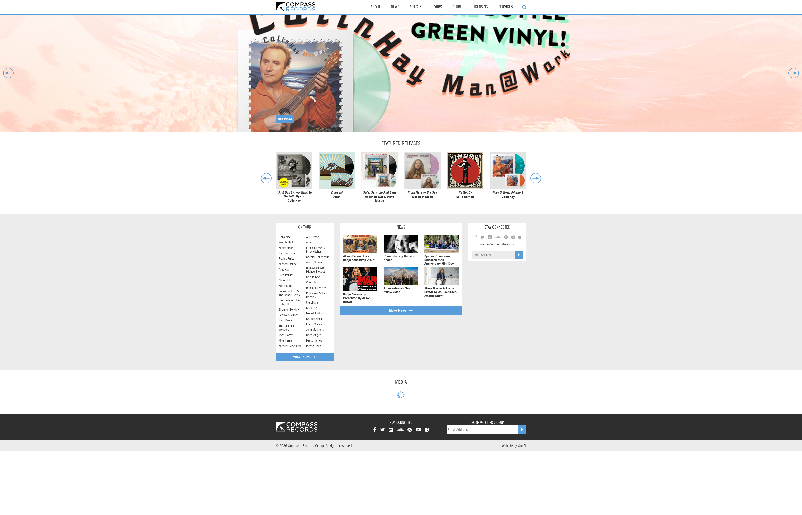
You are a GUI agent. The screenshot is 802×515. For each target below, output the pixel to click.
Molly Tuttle (285, 286)
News (395, 7)
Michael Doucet (288, 264)
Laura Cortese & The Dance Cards (289, 293)
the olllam (312, 302)
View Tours (302, 356)
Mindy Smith (286, 248)
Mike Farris (285, 340)
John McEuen (287, 253)
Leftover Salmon (288, 315)
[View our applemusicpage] (427, 430)
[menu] (524, 7)
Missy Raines (314, 340)
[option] (401, 73)
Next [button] (793, 73)
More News (398, 310)
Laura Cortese (315, 324)
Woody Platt (286, 242)
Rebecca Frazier (316, 288)
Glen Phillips (286, 275)
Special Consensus (317, 257)
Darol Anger (313, 335)
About (376, 7)
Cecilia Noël (313, 277)
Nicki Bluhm (286, 280)
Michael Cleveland (290, 346)
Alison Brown (314, 262)
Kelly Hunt (312, 308)
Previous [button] (8, 73)
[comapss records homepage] (295, 6)
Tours (437, 7)
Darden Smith (314, 319)
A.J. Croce (312, 237)
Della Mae (285, 237)
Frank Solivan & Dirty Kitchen (315, 249)
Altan (309, 242)
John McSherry (315, 330)
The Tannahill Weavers (286, 328)
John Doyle (285, 320)
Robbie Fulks (286, 259)
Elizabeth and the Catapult (289, 302)
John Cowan (286, 335)
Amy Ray (284, 269)
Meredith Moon (315, 313)
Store (457, 7)
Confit (522, 445)
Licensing (480, 7)
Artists (416, 7)
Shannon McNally (289, 309)
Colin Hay (312, 282)
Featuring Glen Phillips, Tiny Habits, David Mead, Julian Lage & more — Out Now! (341, 119)
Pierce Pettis (314, 346)
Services (505, 7)
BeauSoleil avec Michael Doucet (315, 269)
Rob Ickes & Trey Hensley (316, 295)
